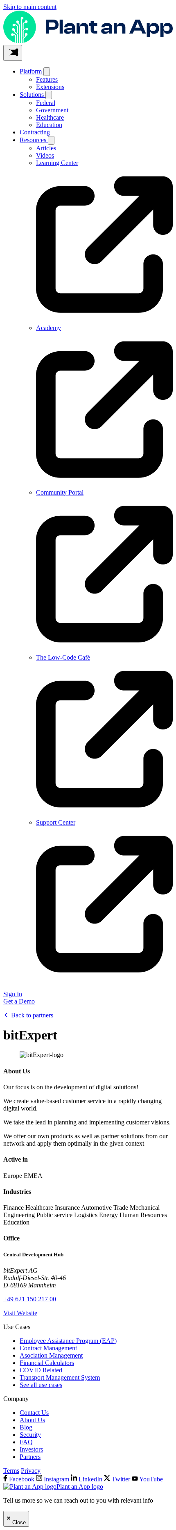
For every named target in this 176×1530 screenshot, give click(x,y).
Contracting (35, 132)
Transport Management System (60, 1377)
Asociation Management (51, 1355)
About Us (32, 1419)
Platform (31, 71)
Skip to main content (29, 6)
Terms (11, 1470)
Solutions (32, 94)
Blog (26, 1427)
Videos (45, 155)
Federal (45, 102)
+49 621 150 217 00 (29, 1299)
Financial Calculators (47, 1362)
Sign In (12, 993)
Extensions (50, 86)
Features (47, 79)
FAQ (26, 1442)
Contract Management (48, 1348)
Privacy (31, 1470)
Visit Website (20, 1312)
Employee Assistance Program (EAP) (68, 1340)
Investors (31, 1449)
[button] (12, 53)
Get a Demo (19, 1001)
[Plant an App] (88, 41)
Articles (46, 148)
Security (30, 1434)
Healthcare (50, 117)
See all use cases (41, 1384)
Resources (34, 139)
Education (49, 124)
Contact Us (34, 1412)
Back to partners (31, 1015)
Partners (30, 1456)
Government (52, 110)
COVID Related (41, 1370)
